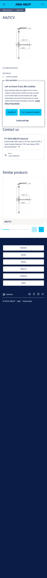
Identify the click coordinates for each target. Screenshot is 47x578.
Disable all (12, 112)
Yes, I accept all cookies (30, 112)
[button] (20, 10)
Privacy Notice (15, 104)
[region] (23, 104)
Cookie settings (22, 120)
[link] (9, 10)
